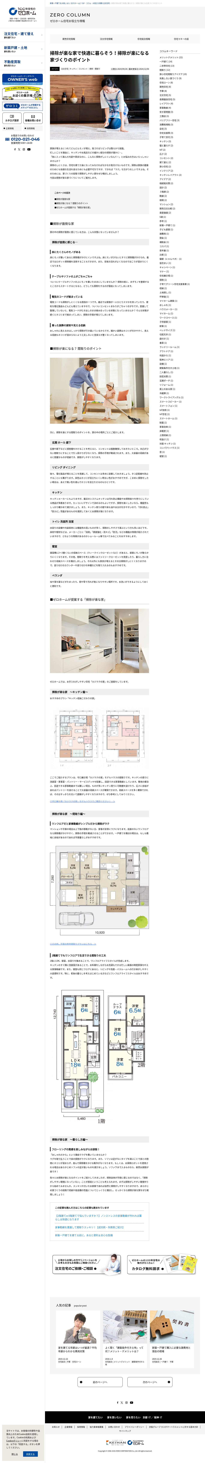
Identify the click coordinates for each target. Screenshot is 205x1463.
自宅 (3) (163, 128)
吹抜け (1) (164, 439)
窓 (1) (162, 451)
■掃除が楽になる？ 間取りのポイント (71, 203)
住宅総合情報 (143, 38)
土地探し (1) (165, 292)
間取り (97, 68)
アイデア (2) (165, 179)
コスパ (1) (164, 246)
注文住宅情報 (106, 38)
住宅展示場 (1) (166, 275)
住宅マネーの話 (181, 38)
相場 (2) (163, 200)
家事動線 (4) (165, 107)
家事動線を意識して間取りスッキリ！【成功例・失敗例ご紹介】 (90, 1227)
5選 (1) (163, 216)
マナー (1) (164, 271)
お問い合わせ (114, 1426)
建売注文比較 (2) (167, 208)
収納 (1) (163, 288)
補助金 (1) (164, 241)
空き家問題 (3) (166, 111)
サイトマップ (125, 1430)
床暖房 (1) (164, 430)
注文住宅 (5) (165, 95)
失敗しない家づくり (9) (171, 78)
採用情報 (81, 1426)
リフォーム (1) (166, 384)
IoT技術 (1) (165, 409)
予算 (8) (163, 90)
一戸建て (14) (166, 61)
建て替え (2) (165, 162)
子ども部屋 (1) (166, 229)
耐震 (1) (163, 422)
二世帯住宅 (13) (167, 65)
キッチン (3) (165, 141)
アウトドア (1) (166, 351)
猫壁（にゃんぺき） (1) (171, 258)
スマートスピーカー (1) (171, 401)
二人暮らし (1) (166, 372)
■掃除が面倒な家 (62, 199)
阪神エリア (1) (166, 359)
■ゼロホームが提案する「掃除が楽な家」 (73, 207)
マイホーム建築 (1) (168, 300)
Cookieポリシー (13, 1440)
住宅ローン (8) (166, 82)
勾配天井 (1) (165, 334)
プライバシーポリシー (134, 1426)
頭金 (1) (163, 237)
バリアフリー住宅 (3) (169, 120)
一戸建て (164, 1361)
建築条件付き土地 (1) (169, 367)
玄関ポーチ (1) (166, 380)
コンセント (83, 68)
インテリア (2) (166, 170)
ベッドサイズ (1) (167, 330)
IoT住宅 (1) (165, 414)
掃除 (91, 68)
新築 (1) (163, 325)
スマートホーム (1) (168, 418)
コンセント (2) (166, 158)
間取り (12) (165, 69)
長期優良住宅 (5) (167, 99)
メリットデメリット (122, 1361)
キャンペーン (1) (167, 267)
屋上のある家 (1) (167, 388)
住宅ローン (76, 1361)
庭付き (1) (164, 338)
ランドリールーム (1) (169, 346)
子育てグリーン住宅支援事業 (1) (175, 283)
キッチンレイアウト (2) (171, 174)
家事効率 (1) (165, 426)
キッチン (73, 68)
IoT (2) (163, 149)
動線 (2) (163, 195)
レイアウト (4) (166, 103)
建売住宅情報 (68, 38)
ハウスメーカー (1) (168, 309)
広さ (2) (163, 153)
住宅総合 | (62, 1361)
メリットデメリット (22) (171, 57)
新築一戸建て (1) (167, 225)
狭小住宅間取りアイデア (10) (173, 74)
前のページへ (100, 1382)
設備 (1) (163, 363)
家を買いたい (114, 1417)
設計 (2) (163, 187)
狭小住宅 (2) (165, 166)
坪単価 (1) (164, 296)
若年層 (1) (164, 250)
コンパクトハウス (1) (169, 447)
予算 (68, 1361)
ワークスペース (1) (168, 317)
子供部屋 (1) (165, 321)
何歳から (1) (165, 355)
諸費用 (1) (164, 233)
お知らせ (56, 1426)
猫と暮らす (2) (166, 145)
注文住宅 (64, 68)
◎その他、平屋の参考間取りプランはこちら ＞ (73, 943)
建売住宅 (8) (165, 86)
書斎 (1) (163, 342)
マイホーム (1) (166, 313)
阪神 (156, 1417)
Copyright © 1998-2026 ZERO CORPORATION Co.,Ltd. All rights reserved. (125, 1451)
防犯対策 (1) (165, 376)
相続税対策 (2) (166, 183)
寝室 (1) (163, 456)
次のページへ (150, 1382)
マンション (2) (166, 204)
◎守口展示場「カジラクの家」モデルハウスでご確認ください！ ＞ (82, 801)
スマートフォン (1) (168, 405)
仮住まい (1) (165, 262)
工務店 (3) (164, 116)
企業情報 (68, 1426)
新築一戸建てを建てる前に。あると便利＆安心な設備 (84, 1235)
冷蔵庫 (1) (164, 393)
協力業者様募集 (96, 1426)
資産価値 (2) (165, 212)
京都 (145, 1417)
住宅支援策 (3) (166, 132)
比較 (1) (163, 254)
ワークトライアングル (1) (172, 397)
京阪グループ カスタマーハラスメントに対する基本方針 (173, 1426)
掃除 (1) (163, 279)
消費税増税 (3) (166, 124)
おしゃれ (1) (165, 304)
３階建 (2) (164, 191)
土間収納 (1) (165, 435)
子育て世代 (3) (166, 137)
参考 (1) (163, 220)
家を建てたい (95, 1417)
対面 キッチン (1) (168, 443)
